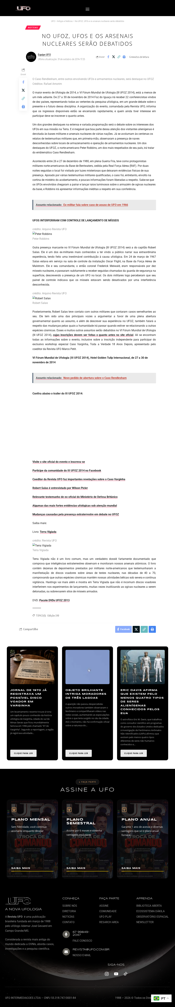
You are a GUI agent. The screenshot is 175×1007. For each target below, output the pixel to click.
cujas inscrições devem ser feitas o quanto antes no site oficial (93, 335)
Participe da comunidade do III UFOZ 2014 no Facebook (66, 470)
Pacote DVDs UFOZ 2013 (54, 600)
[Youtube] (116, 974)
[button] (87, 9)
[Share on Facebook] (108, 57)
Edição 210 (53, 615)
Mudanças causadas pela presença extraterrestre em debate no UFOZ (75, 514)
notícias (33, 28)
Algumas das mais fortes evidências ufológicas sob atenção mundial (74, 505)
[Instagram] (106, 974)
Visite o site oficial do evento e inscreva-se (58, 461)
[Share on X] (113, 57)
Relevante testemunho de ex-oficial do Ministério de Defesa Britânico (75, 497)
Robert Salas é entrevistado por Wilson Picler (60, 488)
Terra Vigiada (48, 531)
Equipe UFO (44, 54)
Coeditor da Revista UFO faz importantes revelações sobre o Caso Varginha (78, 479)
